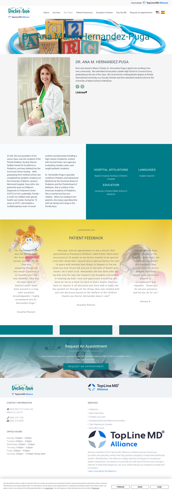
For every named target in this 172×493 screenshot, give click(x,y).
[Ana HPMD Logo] (23, 384)
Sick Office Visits (96, 428)
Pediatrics (93, 409)
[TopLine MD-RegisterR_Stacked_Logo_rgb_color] (103, 384)
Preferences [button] (95, 488)
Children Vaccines (97, 417)
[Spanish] (163, 12)
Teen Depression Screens (100, 424)
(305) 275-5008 (16, 420)
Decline (140, 487)
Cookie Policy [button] (49, 488)
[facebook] (77, 86)
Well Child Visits (96, 413)
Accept (159, 487)
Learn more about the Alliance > (102, 471)
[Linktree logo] (81, 92)
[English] (158, 12)
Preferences (120, 487)
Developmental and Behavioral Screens (107, 420)
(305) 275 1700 (16, 417)
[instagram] (82, 86)
